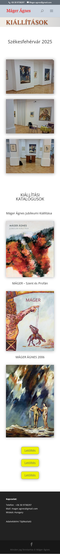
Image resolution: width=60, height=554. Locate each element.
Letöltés (30, 450)
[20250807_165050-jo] (30, 132)
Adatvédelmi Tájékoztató (18, 521)
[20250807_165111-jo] (30, 172)
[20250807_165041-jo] (30, 92)
